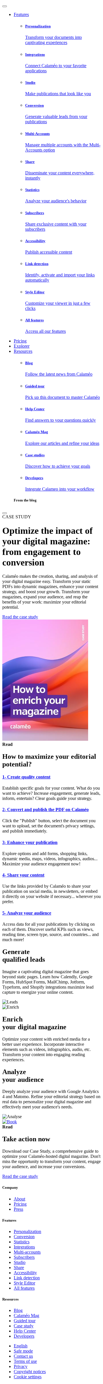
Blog (18, 1310)
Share (19, 1267)
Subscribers (24, 1257)
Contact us (23, 1356)
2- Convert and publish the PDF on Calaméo (45, 809)
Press (18, 1209)
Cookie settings (27, 1376)
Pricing (20, 340)
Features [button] (21, 14)
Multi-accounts (27, 1252)
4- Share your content (23, 875)
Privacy (20, 1366)
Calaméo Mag (26, 1315)
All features (24, 1288)
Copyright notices (30, 1371)
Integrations (24, 1246)
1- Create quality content (26, 776)
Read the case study (20, 616)
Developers (24, 1336)
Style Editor (24, 1283)
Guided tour (24, 1320)
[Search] (4, 513)
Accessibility (25, 1272)
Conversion (24, 1236)
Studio (19, 1262)
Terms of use (25, 1361)
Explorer (21, 346)
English (20, 1345)
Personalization (27, 1231)
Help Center (25, 1331)
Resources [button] (23, 351)
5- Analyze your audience (26, 913)
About (19, 1198)
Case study (23, 1325)
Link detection (27, 1277)
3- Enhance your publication (30, 842)
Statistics (21, 1241)
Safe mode (23, 1351)
